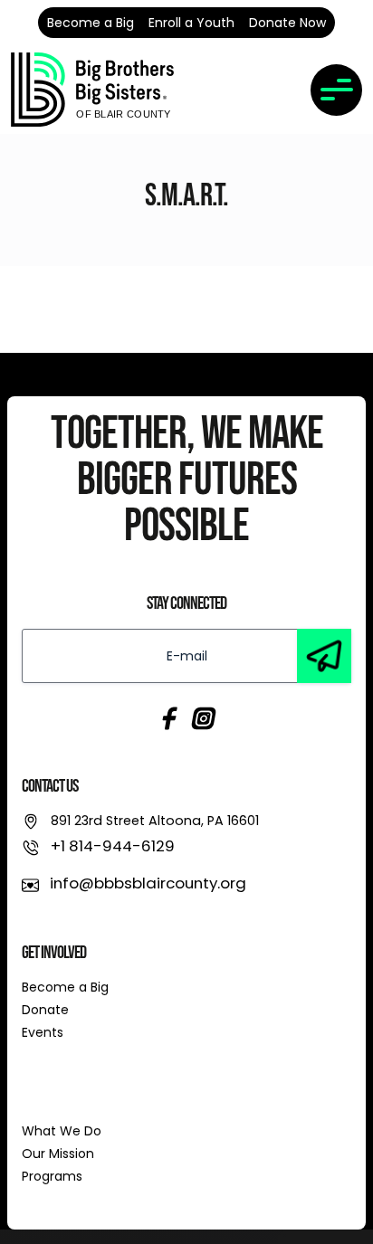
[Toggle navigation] (336, 90)
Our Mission (58, 1153)
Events (42, 1032)
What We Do (61, 1131)
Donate (45, 1010)
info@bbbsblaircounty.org (148, 883)
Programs (52, 1176)
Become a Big (65, 987)
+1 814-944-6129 (113, 846)
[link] (92, 89)
